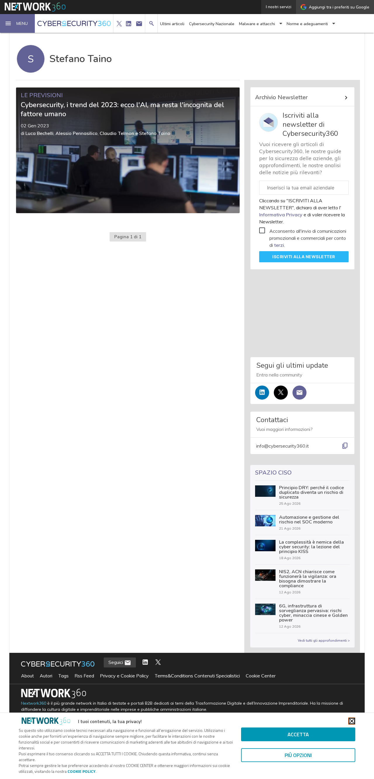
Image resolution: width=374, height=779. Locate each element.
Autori (46, 676)
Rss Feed (84, 676)
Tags (63, 676)
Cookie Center (261, 676)
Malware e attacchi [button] (257, 24)
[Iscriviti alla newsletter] (299, 393)
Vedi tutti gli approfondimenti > (324, 640)
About (27, 676)
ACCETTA (298, 734)
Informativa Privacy (281, 215)
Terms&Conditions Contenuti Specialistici (197, 676)
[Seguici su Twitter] (281, 393)
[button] (17, 23)
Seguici (116, 662)
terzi (279, 245)
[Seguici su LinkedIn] (262, 393)
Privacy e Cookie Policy (124, 676)
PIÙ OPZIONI (298, 755)
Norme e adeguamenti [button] (307, 24)
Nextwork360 (33, 703)
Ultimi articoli (172, 24)
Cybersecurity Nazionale (211, 24)
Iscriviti (303, 256)
